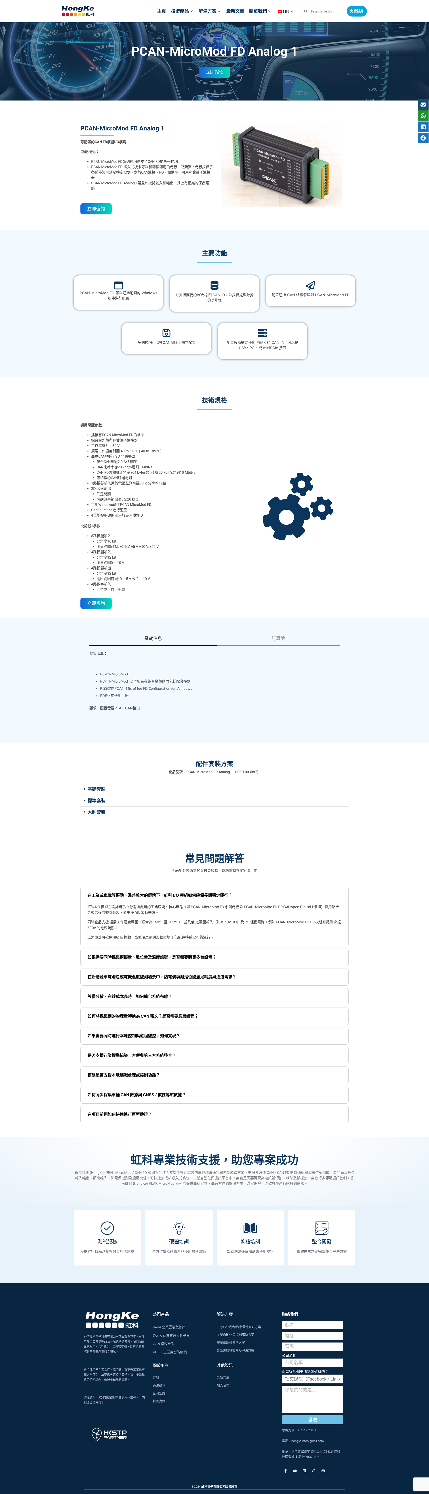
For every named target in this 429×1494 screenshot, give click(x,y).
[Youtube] (295, 1470)
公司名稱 (289, 1356)
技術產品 (180, 11)
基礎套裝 (96, 789)
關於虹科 (161, 1365)
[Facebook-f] (285, 1470)
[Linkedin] (304, 1470)
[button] (214, 789)
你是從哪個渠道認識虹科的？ (305, 1372)
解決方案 (208, 11)
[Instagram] (323, 1470)
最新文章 (235, 11)
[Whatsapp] (313, 1470)
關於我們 (258, 11)
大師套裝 (96, 812)
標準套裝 (96, 800)
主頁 (161, 11)
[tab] (153, 641)
